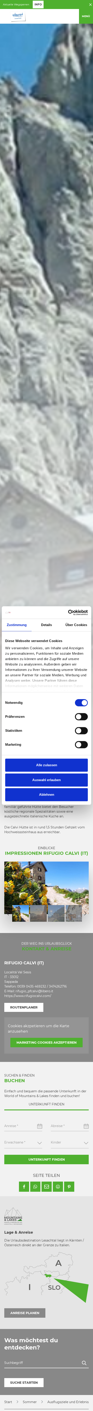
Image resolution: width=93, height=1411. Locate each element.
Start (8, 1402)
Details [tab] (46, 625)
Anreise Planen (24, 1313)
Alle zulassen (46, 765)
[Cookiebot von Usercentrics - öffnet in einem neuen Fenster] (68, 612)
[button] (24, 1187)
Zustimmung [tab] (17, 625)
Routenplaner (23, 1007)
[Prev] (7, 913)
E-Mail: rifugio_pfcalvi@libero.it (28, 991)
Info (38, 4)
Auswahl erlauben (46, 780)
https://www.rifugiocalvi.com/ (27, 996)
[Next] (85, 913)
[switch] (81, 716)
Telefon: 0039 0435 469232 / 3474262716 (35, 986)
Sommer (30, 1402)
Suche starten (24, 1383)
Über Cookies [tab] (76, 625)
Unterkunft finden (46, 1159)
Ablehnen (46, 794)
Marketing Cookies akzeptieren (46, 1043)
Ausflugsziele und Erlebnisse (69, 1402)
